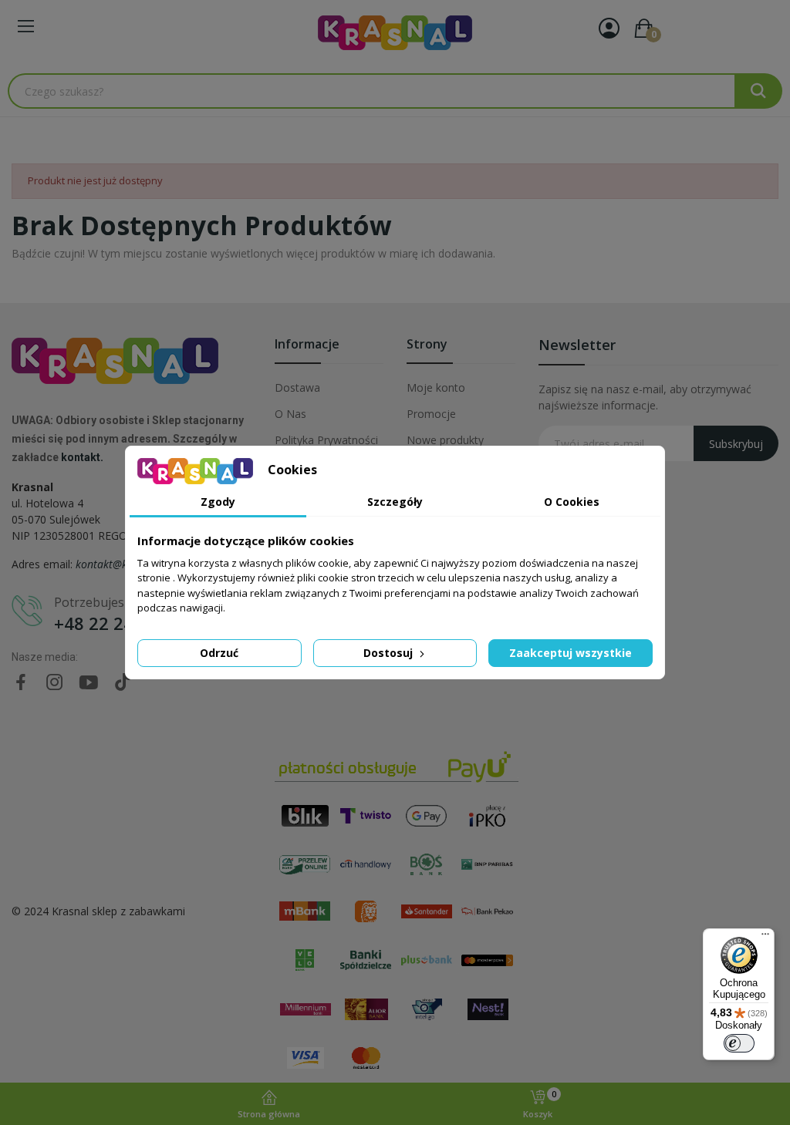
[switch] (739, 1043)
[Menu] (765, 937)
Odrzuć (219, 652)
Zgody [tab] (218, 501)
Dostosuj (389, 652)
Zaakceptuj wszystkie (570, 652)
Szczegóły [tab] (395, 501)
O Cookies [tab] (571, 501)
